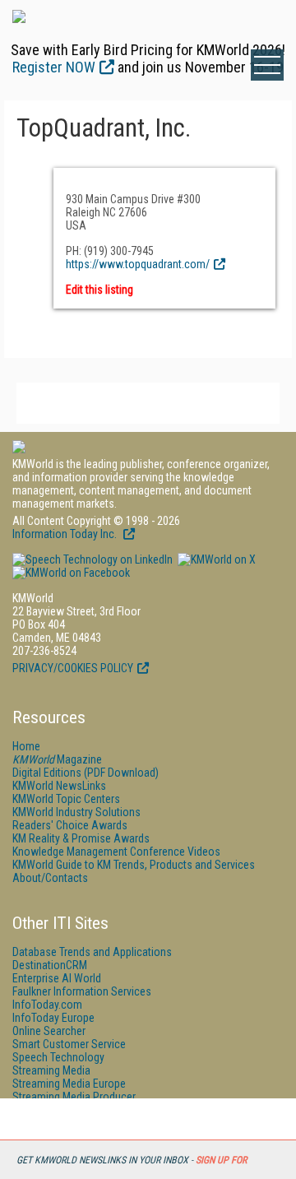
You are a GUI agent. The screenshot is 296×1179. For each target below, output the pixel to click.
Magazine (57, 759)
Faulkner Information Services (81, 991)
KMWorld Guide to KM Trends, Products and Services (133, 864)
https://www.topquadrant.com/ (138, 264)
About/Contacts (50, 877)
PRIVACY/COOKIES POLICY (72, 668)
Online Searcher (49, 1030)
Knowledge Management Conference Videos (116, 851)
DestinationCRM (49, 965)
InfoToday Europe (53, 1017)
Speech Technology (58, 1057)
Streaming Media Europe (69, 1083)
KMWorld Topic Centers (66, 798)
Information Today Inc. (65, 534)
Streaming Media (51, 1070)
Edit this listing (99, 289)
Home (26, 746)
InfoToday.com (47, 1004)
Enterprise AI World (56, 978)
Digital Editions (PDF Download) (85, 772)
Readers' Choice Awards (69, 825)
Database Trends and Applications (92, 952)
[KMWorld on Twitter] (215, 559)
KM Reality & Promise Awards (81, 838)
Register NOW (53, 67)
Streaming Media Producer (74, 1096)
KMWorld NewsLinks (59, 785)
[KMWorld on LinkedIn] (92, 559)
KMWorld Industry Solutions (76, 812)
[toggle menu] (267, 65)
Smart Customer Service (69, 1044)
